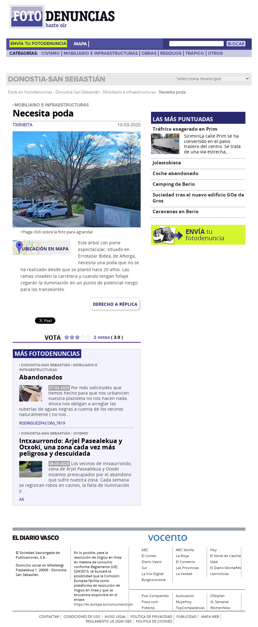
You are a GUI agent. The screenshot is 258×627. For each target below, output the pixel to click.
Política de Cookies (154, 621)
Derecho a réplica (115, 304)
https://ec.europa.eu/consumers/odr (103, 604)
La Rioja (182, 556)
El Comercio (185, 562)
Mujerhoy (184, 602)
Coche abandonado (175, 173)
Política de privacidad (151, 616)
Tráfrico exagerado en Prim (185, 129)
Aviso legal (115, 616)
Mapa (80, 44)
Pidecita (148, 608)
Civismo (50, 53)
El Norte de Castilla (225, 556)
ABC (145, 550)
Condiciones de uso (82, 616)
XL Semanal (219, 602)
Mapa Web (210, 616)
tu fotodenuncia (205, 234)
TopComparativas (190, 608)
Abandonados (40, 377)
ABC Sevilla (185, 550)
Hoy (213, 550)
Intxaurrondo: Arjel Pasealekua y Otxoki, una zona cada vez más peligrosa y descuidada (70, 447)
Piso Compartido (155, 596)
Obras (149, 53)
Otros (215, 53)
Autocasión (185, 596)
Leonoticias (219, 574)
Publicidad (187, 616)
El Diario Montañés (225, 568)
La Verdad (184, 574)
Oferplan (217, 596)
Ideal (214, 562)
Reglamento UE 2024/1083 (109, 621)
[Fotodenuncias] (63, 28)
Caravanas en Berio (176, 211)
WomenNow (220, 608)
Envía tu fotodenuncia (38, 43)
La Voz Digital (153, 574)
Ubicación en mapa (45, 249)
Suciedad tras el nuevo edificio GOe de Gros (198, 197)
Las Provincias (187, 568)
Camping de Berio (174, 184)
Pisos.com (150, 602)
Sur (144, 568)
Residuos (171, 53)
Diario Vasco (152, 562)
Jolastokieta (167, 162)
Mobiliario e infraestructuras (101, 53)
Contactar (49, 616)
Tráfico (194, 53)
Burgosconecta (153, 580)
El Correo (149, 556)
